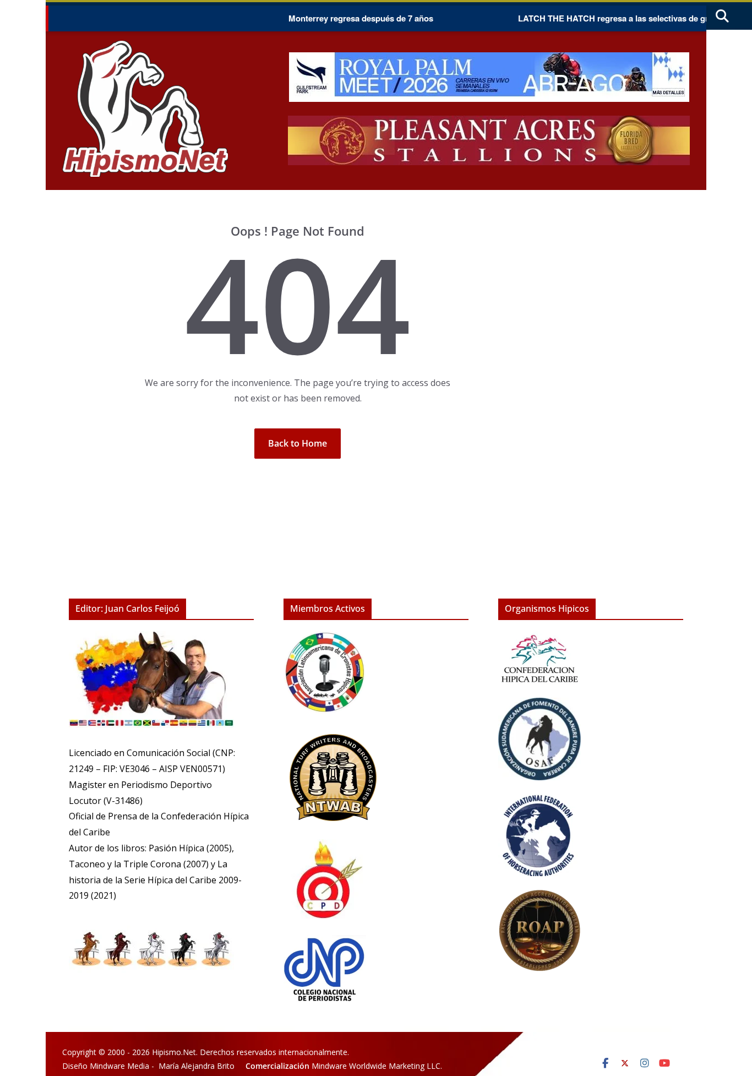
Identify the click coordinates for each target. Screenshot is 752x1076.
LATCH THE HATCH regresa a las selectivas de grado (599, 18)
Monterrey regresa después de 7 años (339, 18)
